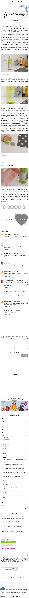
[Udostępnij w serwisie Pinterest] (12, 220)
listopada (6, 439)
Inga (5, 253)
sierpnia (5, 446)
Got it (20, 596)
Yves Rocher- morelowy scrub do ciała (12, 476)
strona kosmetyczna (11, 291)
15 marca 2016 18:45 (12, 253)
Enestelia (7, 263)
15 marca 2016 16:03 (15, 234)
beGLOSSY (19, 531)
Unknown (7, 234)
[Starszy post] (27, 348)
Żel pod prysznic (15, 31)
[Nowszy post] (1, 348)
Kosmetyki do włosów (15, 516)
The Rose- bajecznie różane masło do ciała (14, 495)
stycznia (5, 499)
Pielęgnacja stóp (18, 526)
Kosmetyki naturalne (7, 518)
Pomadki (17, 529)
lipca (4, 448)
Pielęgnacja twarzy (6, 529)
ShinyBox (4, 531)
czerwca (5, 451)
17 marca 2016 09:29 (16, 310)
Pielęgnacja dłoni (6, 526)
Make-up (17, 521)
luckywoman (8, 280)
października (7, 442)
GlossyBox (4, 516)
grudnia (5, 437)
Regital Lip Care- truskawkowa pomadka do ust (15, 462)
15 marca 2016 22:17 (17, 280)
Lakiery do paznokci (6, 521)
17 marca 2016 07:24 (15, 301)
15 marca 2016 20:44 (15, 271)
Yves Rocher (7, 31)
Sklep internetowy (5, 159)
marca (5, 457)
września (6, 444)
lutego (5, 497)
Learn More (14, 596)
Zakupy (11, 531)
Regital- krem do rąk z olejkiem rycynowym (14, 459)
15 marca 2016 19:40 (15, 263)
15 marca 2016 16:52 (14, 244)
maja (4, 453)
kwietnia (5, 455)
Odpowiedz (7, 239)
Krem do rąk (19, 518)
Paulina (6, 244)
